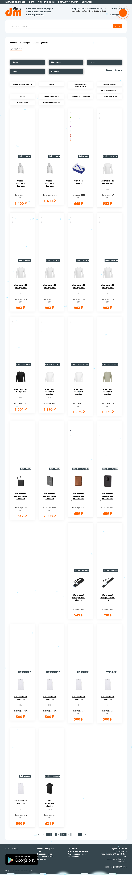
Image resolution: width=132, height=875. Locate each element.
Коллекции (25, 43)
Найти (117, 26)
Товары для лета (40, 43)
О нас (31, 2)
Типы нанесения (46, 2)
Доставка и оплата (68, 2)
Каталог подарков (15, 2)
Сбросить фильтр (114, 70)
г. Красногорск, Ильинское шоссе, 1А (89, 8)
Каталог (13, 43)
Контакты (86, 2)
